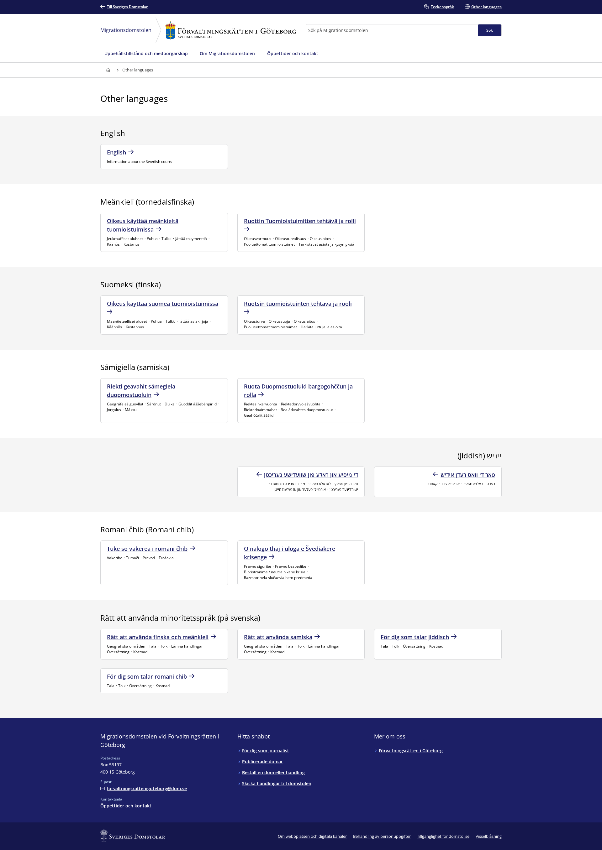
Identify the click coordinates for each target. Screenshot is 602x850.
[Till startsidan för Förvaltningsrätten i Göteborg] (108, 70)
